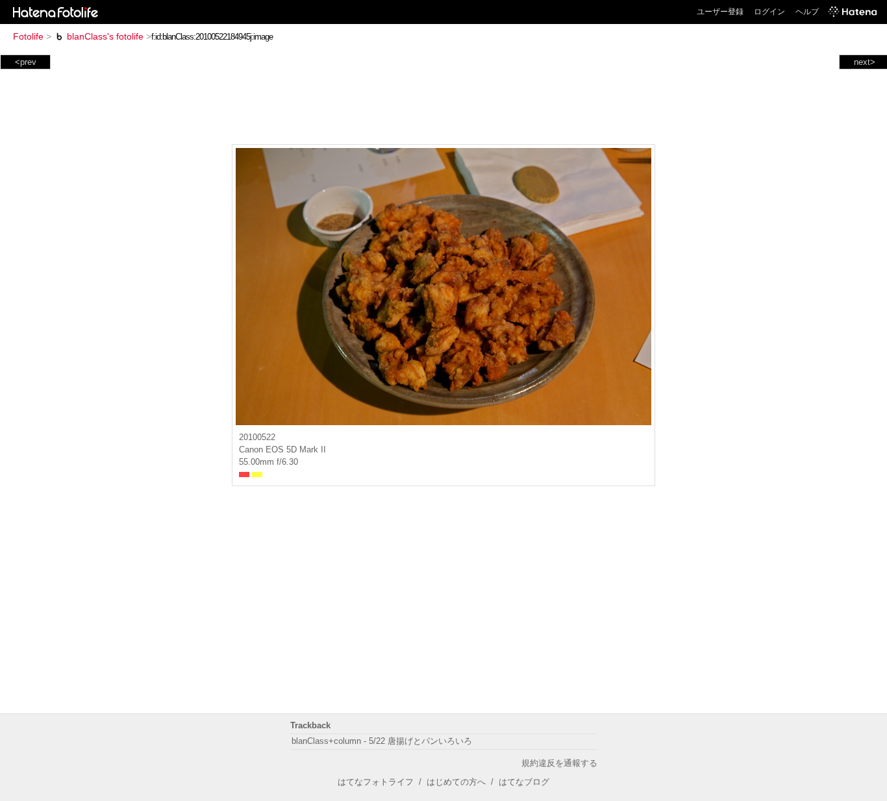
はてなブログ (524, 782)
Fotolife (28, 36)
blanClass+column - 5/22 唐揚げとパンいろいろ (382, 741)
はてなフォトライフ (376, 782)
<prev (25, 62)
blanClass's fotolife (105, 36)
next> (864, 62)
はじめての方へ (456, 782)
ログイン (769, 11)
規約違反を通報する (559, 763)
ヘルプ (807, 11)
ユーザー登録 (720, 11)
